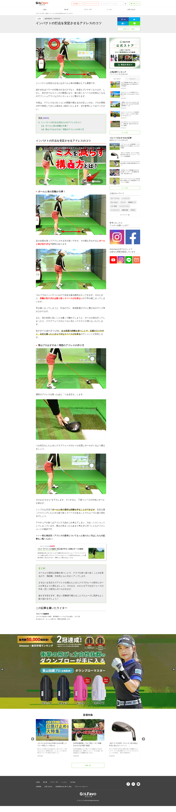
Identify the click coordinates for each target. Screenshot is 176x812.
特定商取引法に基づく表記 (64, 786)
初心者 (66, 9)
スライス (123, 202)
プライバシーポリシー (81, 786)
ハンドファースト (124, 206)
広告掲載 (77, 3)
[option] (52, 739)
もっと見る (125, 132)
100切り (133, 210)
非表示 (45, 118)
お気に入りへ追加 (128, 29)
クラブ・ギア (88, 9)
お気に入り (136, 3)
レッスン (109, 9)
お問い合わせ (131, 9)
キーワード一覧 (125, 215)
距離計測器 (125, 210)
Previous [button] (32, 738)
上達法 (45, 9)
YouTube (72, 782)
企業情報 (38, 786)
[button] (2, 669)
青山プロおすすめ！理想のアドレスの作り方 (62, 129)
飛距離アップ (132, 202)
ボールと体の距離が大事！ (55, 126)
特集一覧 (88, 765)
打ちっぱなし (114, 202)
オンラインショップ (91, 3)
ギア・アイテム (115, 198)
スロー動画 (114, 206)
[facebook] (128, 784)
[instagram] (133, 784)
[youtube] (138, 784)
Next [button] (143, 738)
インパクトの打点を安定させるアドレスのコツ (59, 122)
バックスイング (115, 210)
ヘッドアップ (125, 198)
